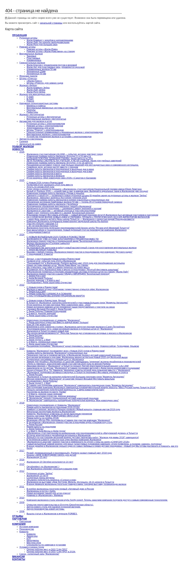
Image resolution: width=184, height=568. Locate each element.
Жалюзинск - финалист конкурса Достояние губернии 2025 (57, 198)
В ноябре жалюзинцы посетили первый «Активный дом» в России (60, 489)
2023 (21, 256)
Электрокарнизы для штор (40, 128)
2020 (21, 318)
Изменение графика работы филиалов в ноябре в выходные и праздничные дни (68, 200)
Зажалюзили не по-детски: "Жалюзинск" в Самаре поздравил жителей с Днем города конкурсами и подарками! (83, 368)
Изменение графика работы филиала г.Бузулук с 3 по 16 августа (60, 163)
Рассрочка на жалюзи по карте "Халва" (46, 392)
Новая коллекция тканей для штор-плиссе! (48, 493)
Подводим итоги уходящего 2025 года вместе (50, 185)
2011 (21, 486)
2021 (21, 298)
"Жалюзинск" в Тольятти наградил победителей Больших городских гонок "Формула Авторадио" (76, 377)
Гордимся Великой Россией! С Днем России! (49, 309)
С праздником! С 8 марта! (40, 254)
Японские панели (28, 76)
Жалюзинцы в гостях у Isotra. (41, 491)
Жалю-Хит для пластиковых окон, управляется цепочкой (56, 67)
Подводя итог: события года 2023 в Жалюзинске (51, 261)
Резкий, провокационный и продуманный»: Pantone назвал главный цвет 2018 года (69, 453)
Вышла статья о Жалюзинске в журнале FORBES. (52, 514)
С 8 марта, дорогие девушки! (41, 313)
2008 (21, 511)
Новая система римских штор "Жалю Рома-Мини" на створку (57, 265)
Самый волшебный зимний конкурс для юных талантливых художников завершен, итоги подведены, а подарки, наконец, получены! (94, 444)
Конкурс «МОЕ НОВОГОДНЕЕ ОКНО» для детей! (51, 455)
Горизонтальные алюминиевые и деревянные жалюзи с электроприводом (65, 132)
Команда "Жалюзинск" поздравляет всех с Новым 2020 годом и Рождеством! (66, 351)
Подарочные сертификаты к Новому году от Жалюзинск (55, 359)
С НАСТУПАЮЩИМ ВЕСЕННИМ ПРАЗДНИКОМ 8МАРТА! (56, 296)
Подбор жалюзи (23, 146)
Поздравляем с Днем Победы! (42, 381)
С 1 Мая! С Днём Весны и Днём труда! (46, 431)
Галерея (23, 141)
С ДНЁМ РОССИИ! (36, 245)
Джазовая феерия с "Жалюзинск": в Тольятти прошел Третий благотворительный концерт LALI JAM (77, 366)
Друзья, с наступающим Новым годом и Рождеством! (53, 259)
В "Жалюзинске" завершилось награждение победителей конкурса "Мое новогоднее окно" (73, 400)
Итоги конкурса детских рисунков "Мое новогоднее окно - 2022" (59, 305)
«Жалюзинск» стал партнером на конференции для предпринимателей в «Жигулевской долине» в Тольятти (82, 433)
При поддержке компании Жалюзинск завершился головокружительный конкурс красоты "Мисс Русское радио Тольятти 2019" (91, 387)
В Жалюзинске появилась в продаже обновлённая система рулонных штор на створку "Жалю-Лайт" (78, 272)
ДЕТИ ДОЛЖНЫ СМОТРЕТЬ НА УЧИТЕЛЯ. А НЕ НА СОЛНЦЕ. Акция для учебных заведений (74, 161)
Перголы (31, 110)
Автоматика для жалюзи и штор (35, 121)
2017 (21, 450)
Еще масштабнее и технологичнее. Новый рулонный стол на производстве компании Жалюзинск (76, 230)
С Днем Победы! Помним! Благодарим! (46, 311)
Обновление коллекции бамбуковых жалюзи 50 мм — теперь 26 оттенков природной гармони (74, 202)
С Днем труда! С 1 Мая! (38, 340)
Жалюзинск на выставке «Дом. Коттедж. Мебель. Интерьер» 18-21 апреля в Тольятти (70, 482)
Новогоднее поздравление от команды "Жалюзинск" (53, 320)
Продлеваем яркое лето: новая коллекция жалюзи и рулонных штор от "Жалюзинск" (70, 329)
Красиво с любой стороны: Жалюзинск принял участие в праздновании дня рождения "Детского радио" (79, 252)
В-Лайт (30, 99)
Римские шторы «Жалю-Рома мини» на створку (51, 51)
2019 (21, 348)
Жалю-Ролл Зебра (36, 92)
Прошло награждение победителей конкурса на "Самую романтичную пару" (66, 390)
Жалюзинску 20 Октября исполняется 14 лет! (50, 462)
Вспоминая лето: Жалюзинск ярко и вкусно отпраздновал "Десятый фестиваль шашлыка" (73, 270)
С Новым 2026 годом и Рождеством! (45, 183)
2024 (21, 234)
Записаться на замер (30, 144)
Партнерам (19, 518)
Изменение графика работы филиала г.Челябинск (52, 204)
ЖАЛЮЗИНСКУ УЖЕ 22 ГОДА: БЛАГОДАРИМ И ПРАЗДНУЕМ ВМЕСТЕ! (63, 239)
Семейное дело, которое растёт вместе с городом (52, 167)
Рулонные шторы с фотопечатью (44, 117)
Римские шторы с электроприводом (45, 126)
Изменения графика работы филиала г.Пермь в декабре (55, 193)
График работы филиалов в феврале (46, 176)
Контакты (18, 559)
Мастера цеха (34, 543)
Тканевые (31, 56)
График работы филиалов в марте (44, 174)
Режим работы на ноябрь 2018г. (43, 418)
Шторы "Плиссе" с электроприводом (45, 130)
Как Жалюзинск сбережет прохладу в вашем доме (52, 469)
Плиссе (30, 101)
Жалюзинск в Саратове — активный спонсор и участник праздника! (61, 211)
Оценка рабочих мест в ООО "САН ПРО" (47, 549)
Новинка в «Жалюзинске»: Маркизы (45, 495)
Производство (26, 529)
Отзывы (17, 516)
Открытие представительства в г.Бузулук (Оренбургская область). (60, 505)
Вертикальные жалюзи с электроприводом (48, 134)
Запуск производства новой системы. (46, 509)
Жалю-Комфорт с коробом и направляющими (50, 40)
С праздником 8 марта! (38, 232)
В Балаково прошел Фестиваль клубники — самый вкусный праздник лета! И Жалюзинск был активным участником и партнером (92, 215)
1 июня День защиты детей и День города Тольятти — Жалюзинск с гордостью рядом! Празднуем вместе (80, 219)
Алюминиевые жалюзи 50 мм (41, 69)
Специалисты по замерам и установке (46, 545)
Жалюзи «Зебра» (28, 85)
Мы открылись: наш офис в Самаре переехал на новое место (58, 267)
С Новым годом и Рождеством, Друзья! (46, 300)
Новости (18, 149)
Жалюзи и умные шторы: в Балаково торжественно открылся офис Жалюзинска (68, 289)
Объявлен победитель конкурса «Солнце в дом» (51, 480)
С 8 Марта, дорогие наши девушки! (44, 394)
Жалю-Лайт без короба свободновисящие (48, 42)
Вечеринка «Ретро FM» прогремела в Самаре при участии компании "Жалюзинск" (68, 420)
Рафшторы (32, 112)
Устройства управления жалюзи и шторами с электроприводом (59, 137)
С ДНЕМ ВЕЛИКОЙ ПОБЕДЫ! (42, 250)
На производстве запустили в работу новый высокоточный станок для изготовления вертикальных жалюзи (82, 248)
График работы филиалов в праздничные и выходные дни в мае (60, 171)
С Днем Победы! (35, 337)
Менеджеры (33, 540)
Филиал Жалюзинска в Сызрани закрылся (48, 243)
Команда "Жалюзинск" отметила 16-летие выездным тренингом (59, 414)
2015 (21, 464)
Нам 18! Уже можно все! (39, 325)
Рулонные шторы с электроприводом (46, 124)
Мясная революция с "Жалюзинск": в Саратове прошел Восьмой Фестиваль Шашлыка (71, 379)
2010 (21, 497)
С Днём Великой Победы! (40, 278)
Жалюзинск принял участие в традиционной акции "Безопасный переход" (64, 241)
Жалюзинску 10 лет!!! (37, 476)
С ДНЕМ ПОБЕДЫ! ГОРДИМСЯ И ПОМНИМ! (49, 294)
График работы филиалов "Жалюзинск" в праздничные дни (57, 353)
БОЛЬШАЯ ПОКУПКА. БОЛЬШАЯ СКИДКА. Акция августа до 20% (60, 158)
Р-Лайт (30, 97)
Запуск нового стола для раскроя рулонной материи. (54, 507)
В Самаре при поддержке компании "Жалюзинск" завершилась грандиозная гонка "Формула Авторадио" (80, 385)
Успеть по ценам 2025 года (40, 187)
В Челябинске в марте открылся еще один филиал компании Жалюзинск (64, 440)
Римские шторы (27, 47)
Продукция (19, 35)
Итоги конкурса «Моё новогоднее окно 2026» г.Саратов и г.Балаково (61, 178)
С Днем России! (34, 335)
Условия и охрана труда (31, 547)
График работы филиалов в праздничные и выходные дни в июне (60, 169)
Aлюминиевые (34, 60)
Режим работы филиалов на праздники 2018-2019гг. (53, 407)
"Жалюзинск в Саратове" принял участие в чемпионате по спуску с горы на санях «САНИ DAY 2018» (78, 442)
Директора (32, 536)
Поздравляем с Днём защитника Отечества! (49, 282)
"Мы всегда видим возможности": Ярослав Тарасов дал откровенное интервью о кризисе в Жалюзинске (79, 333)
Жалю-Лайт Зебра (36, 90)
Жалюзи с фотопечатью (31, 114)
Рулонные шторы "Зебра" (40, 473)
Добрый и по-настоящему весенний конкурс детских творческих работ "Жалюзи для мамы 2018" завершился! (83, 437)
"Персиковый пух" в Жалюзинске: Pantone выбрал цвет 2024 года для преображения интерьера (76, 263)
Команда (23, 531)
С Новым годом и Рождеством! (42, 287)
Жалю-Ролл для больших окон (42, 44)
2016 (21, 459)
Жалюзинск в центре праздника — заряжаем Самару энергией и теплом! (64, 208)
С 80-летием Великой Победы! (42, 226)
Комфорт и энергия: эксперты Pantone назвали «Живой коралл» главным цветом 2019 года (73, 409)
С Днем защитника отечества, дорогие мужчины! (51, 396)
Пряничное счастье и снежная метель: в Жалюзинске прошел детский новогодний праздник (74, 355)
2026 (21, 152)
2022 (21, 285)
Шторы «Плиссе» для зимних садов (45, 83)
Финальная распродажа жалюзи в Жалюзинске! (51, 412)
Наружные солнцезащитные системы (38, 103)
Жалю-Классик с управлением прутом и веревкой (52, 65)
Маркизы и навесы (36, 106)
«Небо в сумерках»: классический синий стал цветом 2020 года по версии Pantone (69, 364)
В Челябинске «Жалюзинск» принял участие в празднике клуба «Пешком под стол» (69, 422)
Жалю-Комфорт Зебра (38, 88)
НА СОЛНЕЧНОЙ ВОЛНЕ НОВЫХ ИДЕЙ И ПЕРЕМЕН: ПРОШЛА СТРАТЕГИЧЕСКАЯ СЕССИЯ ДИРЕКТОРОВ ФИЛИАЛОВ (88, 217)
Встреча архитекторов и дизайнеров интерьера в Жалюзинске (59, 435)
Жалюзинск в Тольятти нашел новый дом (48, 331)
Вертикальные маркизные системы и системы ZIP (52, 108)
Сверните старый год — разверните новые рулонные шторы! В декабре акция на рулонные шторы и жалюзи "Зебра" (87, 195)
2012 (21, 471)
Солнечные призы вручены (41, 478)
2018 (21, 403)
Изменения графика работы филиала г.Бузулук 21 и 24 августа (59, 156)
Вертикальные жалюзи (31, 53)
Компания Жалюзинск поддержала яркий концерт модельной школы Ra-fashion (67, 221)
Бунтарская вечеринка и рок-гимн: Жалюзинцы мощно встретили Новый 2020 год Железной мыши (77, 357)
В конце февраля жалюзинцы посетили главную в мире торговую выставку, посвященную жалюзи (76, 484)
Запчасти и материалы (31, 139)
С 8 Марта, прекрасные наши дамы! (45, 342)
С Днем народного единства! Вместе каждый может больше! (57, 322)
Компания (19, 524)
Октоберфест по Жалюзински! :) (43, 467)
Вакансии (18, 556)
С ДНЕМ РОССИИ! (36, 291)
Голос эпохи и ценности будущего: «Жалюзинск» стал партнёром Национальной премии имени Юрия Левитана (84, 189)
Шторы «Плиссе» (28, 78)
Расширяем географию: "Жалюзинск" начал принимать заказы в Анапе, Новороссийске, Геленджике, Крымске (83, 346)
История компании (29, 526)
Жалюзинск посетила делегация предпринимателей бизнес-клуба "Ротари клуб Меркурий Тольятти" (78, 228)
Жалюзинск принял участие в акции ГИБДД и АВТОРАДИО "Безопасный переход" (68, 274)
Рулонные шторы (28, 38)
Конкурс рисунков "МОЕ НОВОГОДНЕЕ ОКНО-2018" (53, 416)
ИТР (29, 538)
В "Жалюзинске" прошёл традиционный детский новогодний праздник (62, 398)
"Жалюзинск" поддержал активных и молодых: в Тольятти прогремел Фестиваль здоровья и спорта (77, 372)
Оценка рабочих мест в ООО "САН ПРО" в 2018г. (51, 552)
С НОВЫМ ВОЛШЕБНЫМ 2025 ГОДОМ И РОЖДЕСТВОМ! (56, 237)
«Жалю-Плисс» (34, 81)
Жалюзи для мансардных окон (35, 94)
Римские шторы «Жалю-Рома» (42, 49)
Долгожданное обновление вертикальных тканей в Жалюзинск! (59, 206)
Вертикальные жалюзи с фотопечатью (46, 119)
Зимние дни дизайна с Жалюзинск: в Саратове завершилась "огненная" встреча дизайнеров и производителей (84, 362)
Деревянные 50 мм (36, 74)
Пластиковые (33, 58)
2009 (21, 502)
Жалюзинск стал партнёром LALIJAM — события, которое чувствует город (65, 154)
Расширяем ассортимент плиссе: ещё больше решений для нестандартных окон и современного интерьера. (83, 165)
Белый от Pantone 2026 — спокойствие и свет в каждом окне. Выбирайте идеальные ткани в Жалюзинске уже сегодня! (87, 191)
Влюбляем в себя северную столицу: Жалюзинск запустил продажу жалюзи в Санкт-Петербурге (76, 327)
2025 (21, 180)
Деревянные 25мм (36, 71)
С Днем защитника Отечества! (42, 316)
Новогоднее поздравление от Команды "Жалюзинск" (53, 405)
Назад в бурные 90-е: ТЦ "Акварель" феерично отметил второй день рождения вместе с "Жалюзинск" (78, 370)
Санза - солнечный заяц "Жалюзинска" (39, 554)
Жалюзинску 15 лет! (37, 457)
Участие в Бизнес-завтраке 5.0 (42, 224)
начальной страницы (51, 23)
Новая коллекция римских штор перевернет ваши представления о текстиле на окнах (71, 307)
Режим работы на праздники (41, 427)
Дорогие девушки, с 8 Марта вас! (43, 280)
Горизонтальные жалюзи (32, 62)
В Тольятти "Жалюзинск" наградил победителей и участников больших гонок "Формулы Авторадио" (77, 303)
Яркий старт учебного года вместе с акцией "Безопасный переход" (61, 213)
